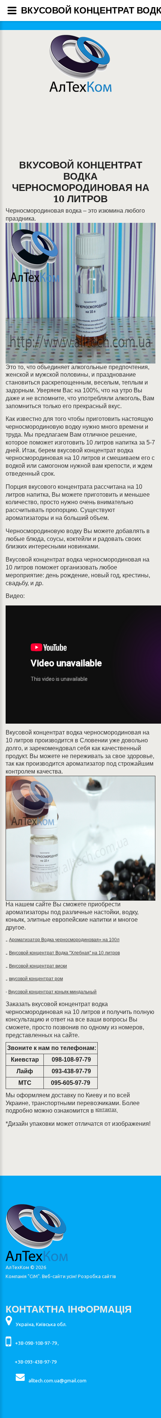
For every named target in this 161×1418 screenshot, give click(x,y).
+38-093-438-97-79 (36, 1361)
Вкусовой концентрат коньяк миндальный (52, 991)
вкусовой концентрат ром (36, 978)
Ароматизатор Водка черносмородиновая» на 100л (64, 939)
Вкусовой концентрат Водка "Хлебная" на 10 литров (64, 952)
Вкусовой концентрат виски (38, 966)
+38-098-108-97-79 (36, 1343)
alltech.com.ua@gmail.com (57, 1380)
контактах (105, 1109)
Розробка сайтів (97, 1276)
